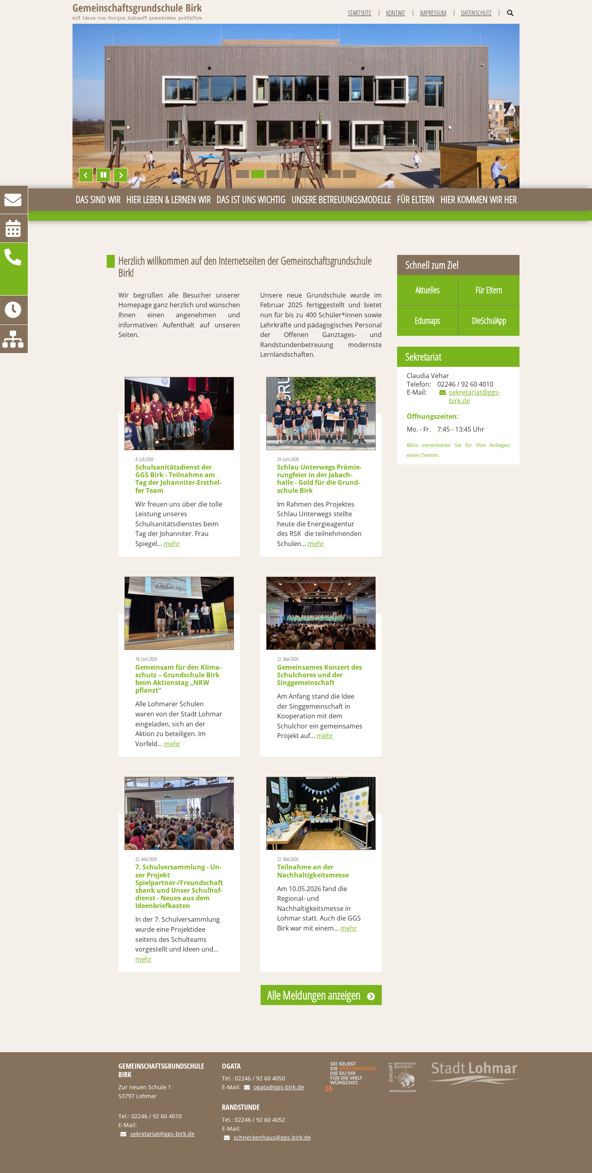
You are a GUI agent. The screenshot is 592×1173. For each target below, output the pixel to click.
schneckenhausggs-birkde (272, 1138)
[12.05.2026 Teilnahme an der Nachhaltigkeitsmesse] (321, 813)
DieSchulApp (489, 320)
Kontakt (395, 12)
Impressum (433, 12)
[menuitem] (97, 199)
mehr (172, 543)
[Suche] (510, 13)
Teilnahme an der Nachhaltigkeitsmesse (313, 867)
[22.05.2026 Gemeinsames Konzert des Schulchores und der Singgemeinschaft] (321, 613)
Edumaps (427, 320)
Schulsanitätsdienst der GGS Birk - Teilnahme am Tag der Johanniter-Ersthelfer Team (178, 475)
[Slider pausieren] (103, 175)
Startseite (359, 12)
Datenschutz (476, 12)
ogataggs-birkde (279, 1087)
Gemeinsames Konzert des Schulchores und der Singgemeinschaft (319, 671)
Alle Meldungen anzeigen (313, 995)
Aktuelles (428, 290)
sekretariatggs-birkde (479, 396)
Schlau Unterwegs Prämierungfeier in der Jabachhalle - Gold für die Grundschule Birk (319, 475)
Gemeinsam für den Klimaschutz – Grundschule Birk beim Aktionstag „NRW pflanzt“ (178, 675)
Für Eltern (489, 290)
